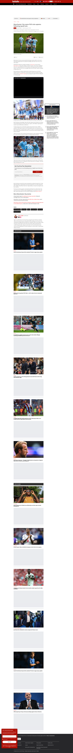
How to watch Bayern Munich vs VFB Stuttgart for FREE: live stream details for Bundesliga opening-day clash (53, 128)
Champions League (22, 73)
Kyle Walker (24, 209)
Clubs (51, 4)
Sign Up (9, 741)
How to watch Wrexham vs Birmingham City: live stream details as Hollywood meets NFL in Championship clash (53, 122)
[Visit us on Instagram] (45, 1)
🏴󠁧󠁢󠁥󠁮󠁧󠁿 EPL (49, 18)
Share (16, 57)
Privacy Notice (17, 175)
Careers (26, 745)
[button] (60, 1)
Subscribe (51, 1)
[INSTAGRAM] (21, 217)
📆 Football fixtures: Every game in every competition (29, 18)
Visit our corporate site (50, 735)
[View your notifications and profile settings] (58, 1)
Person (15, 21)
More (55, 4)
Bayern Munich (39, 191)
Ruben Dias (40, 209)
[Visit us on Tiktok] (48, 1)
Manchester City (17, 65)
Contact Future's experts (29, 742)
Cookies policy (50, 742)
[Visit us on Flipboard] (46, 1)
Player (18, 21)
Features (42, 4)
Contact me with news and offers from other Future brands (10, 739)
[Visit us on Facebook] (40, 1)
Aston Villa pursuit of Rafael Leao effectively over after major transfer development (53, 117)
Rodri (29, 209)
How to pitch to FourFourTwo (30, 747)
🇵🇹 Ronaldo (43, 18)
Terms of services (26, 174)
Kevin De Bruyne (17, 209)
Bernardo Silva (34, 209)
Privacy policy (38, 742)
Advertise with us (51, 745)
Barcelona (33, 64)
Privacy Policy (13, 745)
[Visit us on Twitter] (42, 1)
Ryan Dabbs (21, 215)
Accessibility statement (18, 745)
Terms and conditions (17, 742)
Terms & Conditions (8, 746)
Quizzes (46, 4)
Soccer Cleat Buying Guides (21, 4)
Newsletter (30, 4)
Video (38, 4)
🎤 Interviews (55, 18)
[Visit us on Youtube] (43, 1)
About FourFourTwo (39, 745)
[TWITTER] (19, 217)
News (34, 4)
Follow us (36, 57)
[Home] (13, 4)
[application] (29, 87)
